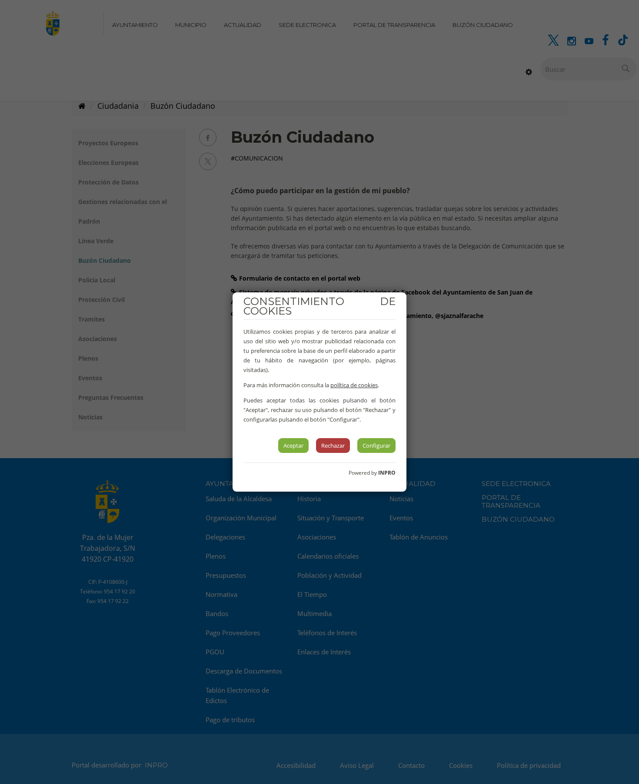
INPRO (387, 472)
